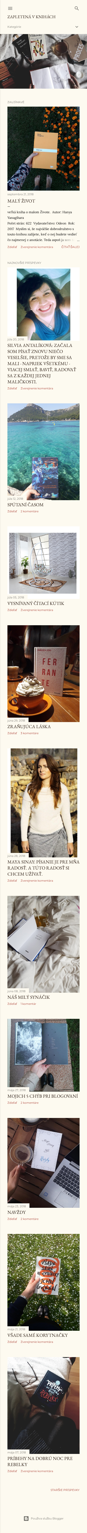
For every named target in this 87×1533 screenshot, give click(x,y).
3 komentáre (30, 733)
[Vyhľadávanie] (77, 7)
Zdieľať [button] (12, 247)
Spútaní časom (25, 505)
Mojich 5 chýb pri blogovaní (42, 1096)
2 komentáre (30, 511)
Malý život (21, 201)
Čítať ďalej (70, 247)
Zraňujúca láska (29, 726)
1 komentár (28, 1004)
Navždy (16, 1212)
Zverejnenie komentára (37, 247)
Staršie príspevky (65, 1490)
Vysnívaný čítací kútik (35, 603)
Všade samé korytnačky (37, 1335)
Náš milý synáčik (28, 997)
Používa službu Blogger (47, 1518)
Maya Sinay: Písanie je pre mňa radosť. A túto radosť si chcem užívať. (43, 868)
